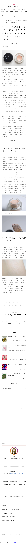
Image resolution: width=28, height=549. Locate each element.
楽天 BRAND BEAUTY (9, 516)
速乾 (16, 305)
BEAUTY (14, 43)
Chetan (10, 542)
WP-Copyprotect (17, 542)
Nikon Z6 (6, 473)
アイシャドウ (12, 302)
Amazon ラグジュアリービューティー (12, 513)
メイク (9, 43)
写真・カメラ (23, 369)
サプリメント (15, 359)
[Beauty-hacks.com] (14, 7)
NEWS (13, 340)
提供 (10, 340)
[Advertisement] (14, 423)
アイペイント (6, 305)
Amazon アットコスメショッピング (12, 509)
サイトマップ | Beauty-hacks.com (14, 496)
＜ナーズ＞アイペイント (10, 140)
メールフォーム (18, 481)
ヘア (10, 359)
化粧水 (13, 350)
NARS (6, 302)
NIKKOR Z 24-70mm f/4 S (17, 473)
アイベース (19, 302)
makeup (21, 305)
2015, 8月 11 (21, 111)
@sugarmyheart (16, 100)
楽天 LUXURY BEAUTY (9, 520)
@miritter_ (7, 100)
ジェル (12, 305)
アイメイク (21, 43)
